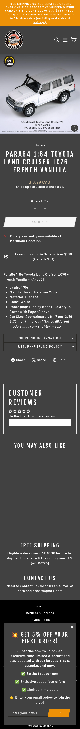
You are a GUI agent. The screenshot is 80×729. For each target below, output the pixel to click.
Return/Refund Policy (40, 346)
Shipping (22, 187)
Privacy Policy (40, 619)
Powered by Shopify (40, 725)
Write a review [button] (40, 422)
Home (39, 145)
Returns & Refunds (40, 613)
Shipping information (40, 338)
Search (40, 606)
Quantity (40, 201)
